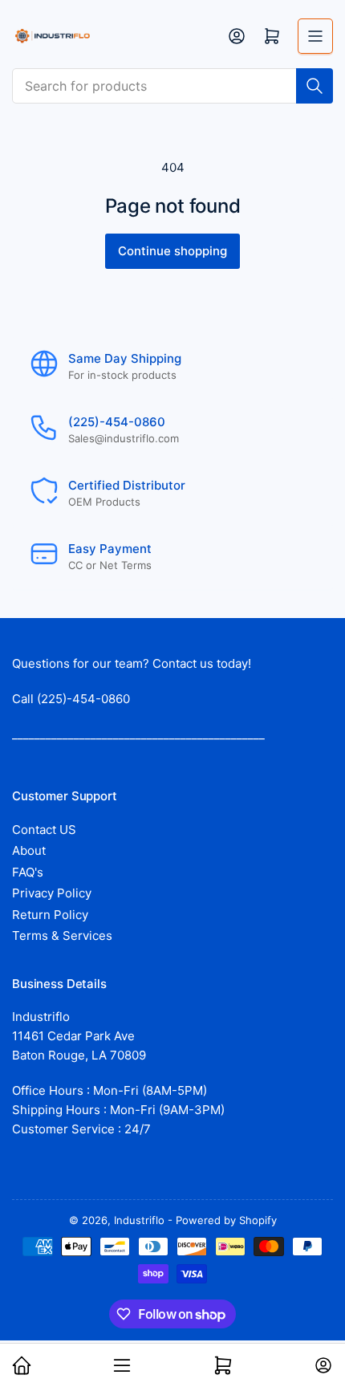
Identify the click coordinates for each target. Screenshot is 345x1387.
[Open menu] (315, 36)
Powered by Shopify (226, 1220)
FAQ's (27, 872)
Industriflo (139, 1220)
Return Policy (50, 914)
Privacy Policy (51, 893)
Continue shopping (172, 250)
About (29, 850)
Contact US (44, 829)
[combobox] (172, 86)
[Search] (314, 86)
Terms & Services (62, 935)
